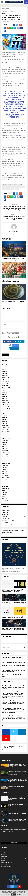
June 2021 (4, 494)
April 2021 (4, 498)
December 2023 (6, 431)
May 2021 (4, 496)
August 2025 (5, 390)
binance (4, 184)
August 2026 (5, 364)
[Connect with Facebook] (8, 342)
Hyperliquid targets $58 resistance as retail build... (20, 604)
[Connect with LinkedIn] (14, 350)
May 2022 (4, 471)
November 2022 (6, 459)
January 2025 (5, 404)
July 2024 (4, 417)
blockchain (15, 184)
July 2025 (4, 392)
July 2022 (4, 467)
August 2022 (5, 465)
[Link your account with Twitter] (19, 342)
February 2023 (5, 452)
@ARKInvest (9, 102)
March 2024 (5, 425)
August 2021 (5, 490)
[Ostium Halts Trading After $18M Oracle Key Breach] (8, 611)
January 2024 (5, 429)
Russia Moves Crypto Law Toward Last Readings (19, 590)
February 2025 (5, 402)
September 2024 (6, 413)
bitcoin (9, 184)
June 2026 (4, 369)
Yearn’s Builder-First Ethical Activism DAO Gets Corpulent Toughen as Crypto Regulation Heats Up (14, 208)
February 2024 (5, 427)
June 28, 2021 (14, 117)
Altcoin (3, 510)
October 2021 (5, 486)
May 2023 (4, 446)
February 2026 (5, 377)
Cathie (20, 184)
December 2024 (6, 406)
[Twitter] (12, 886)
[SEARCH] (24, 647)
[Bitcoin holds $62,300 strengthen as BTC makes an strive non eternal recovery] (8, 597)
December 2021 (6, 482)
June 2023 (4, 444)
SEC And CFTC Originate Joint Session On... (19, 616)
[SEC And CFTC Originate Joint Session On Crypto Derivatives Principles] (20, 611)
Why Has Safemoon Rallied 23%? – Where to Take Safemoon (13, 302)
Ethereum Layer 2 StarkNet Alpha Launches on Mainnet (16, 787)
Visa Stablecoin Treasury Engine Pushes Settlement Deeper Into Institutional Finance (17, 798)
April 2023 (4, 448)
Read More (19, 894)
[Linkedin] (16, 886)
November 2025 (6, 383)
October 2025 (5, 385)
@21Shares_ (17, 93)
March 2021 (5, 500)
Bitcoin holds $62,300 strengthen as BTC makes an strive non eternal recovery (17, 812)
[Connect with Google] (14, 346)
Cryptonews (5, 186)
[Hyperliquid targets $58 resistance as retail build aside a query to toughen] (20, 597)
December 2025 (6, 381)
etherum (19, 186)
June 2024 (4, 419)
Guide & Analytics (6, 520)
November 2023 (6, 434)
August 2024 (5, 415)
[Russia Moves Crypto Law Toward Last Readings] (20, 584)
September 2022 (6, 463)
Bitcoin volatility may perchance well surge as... (19, 630)
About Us (5, 539)
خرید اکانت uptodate (6, 700)
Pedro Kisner (5, 685)
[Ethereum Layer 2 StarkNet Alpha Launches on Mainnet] (4, 788)
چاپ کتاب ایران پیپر (6, 715)
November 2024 (6, 408)
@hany (17, 102)
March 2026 (5, 375)
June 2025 (4, 394)
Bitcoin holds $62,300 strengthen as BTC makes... (7, 604)
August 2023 (5, 440)
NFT (23, 186)
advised (17, 135)
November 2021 (6, 484)
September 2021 (6, 488)
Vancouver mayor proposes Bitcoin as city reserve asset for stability (13, 259)
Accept (13, 894)
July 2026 (4, 367)
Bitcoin (3, 512)
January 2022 (5, 480)
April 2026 (4, 373)
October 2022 (5, 461)
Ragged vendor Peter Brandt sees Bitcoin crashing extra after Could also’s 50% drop (13, 687)
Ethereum (4, 516)
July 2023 (4, 442)
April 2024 (4, 423)
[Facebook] (8, 886)
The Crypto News (6, 21)
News (3, 522)
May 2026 (4, 371)
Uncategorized (5, 525)
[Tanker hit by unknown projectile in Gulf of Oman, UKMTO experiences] (8, 623)
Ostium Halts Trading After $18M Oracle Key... (7, 616)
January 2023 (5, 454)
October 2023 (5, 436)
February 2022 (5, 477)
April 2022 (4, 473)
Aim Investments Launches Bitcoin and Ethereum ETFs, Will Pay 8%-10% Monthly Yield (17, 780)
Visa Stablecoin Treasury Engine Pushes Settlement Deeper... (7, 590)
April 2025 (4, 398)
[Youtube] (19, 886)
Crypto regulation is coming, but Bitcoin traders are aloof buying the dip (12, 281)
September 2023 (6, 438)
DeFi (10, 186)
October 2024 (5, 411)
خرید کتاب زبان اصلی (6, 708)
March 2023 (5, 450)
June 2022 (4, 469)
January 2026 (5, 379)
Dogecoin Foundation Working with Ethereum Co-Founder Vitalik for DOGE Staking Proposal (17, 765)
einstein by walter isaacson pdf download (12, 691)
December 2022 (6, 457)
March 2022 (5, 475)
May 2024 (4, 421)
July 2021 (4, 492)
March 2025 (5, 400)
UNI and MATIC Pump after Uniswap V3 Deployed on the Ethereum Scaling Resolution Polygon (17, 773)
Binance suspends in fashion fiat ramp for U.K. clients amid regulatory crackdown (14, 218)
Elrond (3, 514)
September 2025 (6, 387)
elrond (14, 186)
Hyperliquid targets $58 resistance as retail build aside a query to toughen (17, 820)
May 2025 (4, 396)
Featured (4, 13)
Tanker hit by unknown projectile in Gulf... (7, 629)
